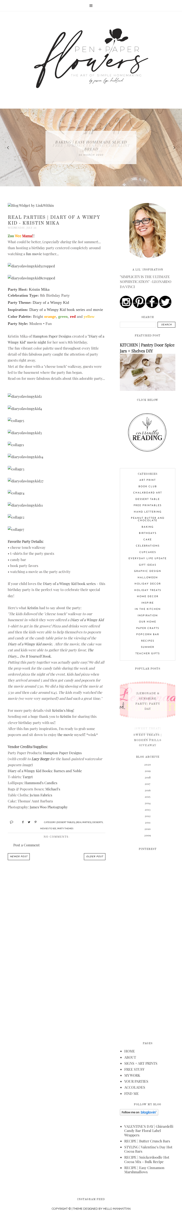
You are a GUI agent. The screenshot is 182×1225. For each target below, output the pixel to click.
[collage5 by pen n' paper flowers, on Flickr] (16, 420)
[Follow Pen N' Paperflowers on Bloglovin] (139, 1114)
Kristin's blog (62, 710)
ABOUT (130, 1057)
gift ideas (147, 565)
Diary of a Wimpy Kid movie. (30, 644)
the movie (65, 734)
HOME (129, 1051)
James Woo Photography (49, 807)
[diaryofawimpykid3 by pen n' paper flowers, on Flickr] (25, 432)
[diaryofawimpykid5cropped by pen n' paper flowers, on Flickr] (31, 266)
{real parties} (83, 822)
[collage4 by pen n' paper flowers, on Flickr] (16, 493)
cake (147, 540)
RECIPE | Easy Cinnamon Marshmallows (144, 1169)
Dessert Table (147, 499)
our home (147, 622)
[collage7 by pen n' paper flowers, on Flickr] (16, 529)
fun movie (34, 253)
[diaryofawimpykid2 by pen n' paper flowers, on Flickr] (25, 396)
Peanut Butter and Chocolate (147, 519)
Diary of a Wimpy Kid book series (69, 583)
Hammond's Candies (40, 782)
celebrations (148, 546)
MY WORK (132, 1075)
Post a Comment (26, 845)
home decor (147, 596)
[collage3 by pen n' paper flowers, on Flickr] (16, 469)
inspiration (148, 615)
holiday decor (148, 584)
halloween (148, 578)
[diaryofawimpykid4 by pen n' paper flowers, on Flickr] (25, 408)
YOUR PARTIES (136, 1081)
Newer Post (19, 856)
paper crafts (147, 628)
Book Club (147, 486)
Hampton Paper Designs (52, 336)
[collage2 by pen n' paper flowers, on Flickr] (16, 517)
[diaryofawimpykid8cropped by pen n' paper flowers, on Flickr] (31, 278)
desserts (97, 822)
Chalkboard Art (147, 493)
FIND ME (131, 1093)
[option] (91, 147)
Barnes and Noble (68, 770)
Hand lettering (148, 512)
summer (147, 647)
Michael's (52, 789)
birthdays (147, 533)
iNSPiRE (147, 603)
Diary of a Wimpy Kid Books (30, 770)
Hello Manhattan (117, 1208)
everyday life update (148, 558)
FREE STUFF (134, 1069)
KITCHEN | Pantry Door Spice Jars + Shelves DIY (147, 347)
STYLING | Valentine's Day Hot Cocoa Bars (148, 1149)
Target (27, 776)
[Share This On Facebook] (21, 821)
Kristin (32, 607)
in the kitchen (148, 609)
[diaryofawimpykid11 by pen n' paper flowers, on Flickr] (25, 505)
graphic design (147, 571)
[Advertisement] (147, 943)
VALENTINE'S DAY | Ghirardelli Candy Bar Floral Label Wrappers (148, 1130)
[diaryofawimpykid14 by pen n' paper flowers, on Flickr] (25, 456)
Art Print (147, 480)
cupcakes (147, 552)
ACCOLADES (134, 1087)
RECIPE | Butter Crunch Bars (147, 1141)
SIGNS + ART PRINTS (140, 1063)
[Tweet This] (27, 821)
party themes (65, 828)
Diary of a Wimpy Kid (87, 619)
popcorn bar (147, 634)
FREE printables (148, 505)
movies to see (48, 828)
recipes (147, 641)
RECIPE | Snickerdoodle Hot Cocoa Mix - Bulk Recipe (146, 1159)
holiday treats (147, 590)
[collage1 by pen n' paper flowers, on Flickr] (16, 444)
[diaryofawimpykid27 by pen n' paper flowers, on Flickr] (26, 481)
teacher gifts (147, 653)
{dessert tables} (65, 822)
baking (148, 527)
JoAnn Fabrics (41, 795)
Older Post (94, 856)
